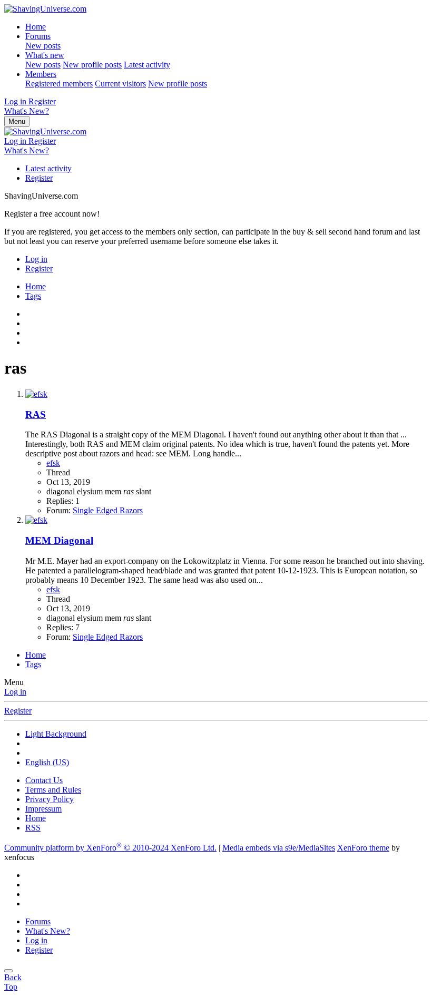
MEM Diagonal (59, 540)
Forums (38, 36)
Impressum (43, 808)
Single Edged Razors (108, 510)
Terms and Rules (53, 789)
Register (39, 177)
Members (40, 74)
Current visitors (120, 83)
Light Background (55, 733)
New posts (43, 45)
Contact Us (44, 780)
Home (35, 26)
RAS (35, 414)
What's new (44, 55)
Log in (15, 691)
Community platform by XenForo (110, 847)
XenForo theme (363, 847)
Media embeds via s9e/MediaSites (278, 847)
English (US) (47, 762)
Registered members (59, 83)
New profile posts (92, 64)
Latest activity (147, 64)
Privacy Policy (49, 799)
